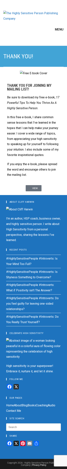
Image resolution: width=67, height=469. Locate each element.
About (18, 405)
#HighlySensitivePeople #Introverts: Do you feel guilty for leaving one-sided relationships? (32, 303)
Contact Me (13, 411)
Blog (25, 405)
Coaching (42, 405)
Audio (51, 405)
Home (10, 405)
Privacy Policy (39, 465)
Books (32, 405)
